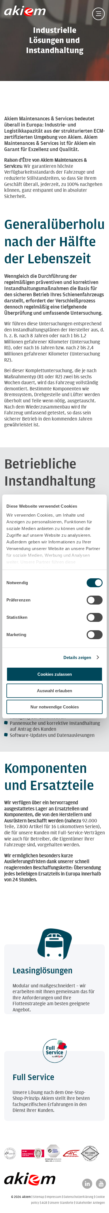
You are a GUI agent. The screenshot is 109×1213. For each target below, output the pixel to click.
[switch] (95, 600)
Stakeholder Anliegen (90, 1203)
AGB (44, 1203)
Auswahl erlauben (54, 690)
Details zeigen (77, 657)
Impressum (53, 1197)
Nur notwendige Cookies (54, 707)
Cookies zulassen (54, 674)
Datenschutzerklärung (78, 1197)
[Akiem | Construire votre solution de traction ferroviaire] (26, 14)
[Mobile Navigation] (98, 14)
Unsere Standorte (61, 1203)
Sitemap (38, 1197)
